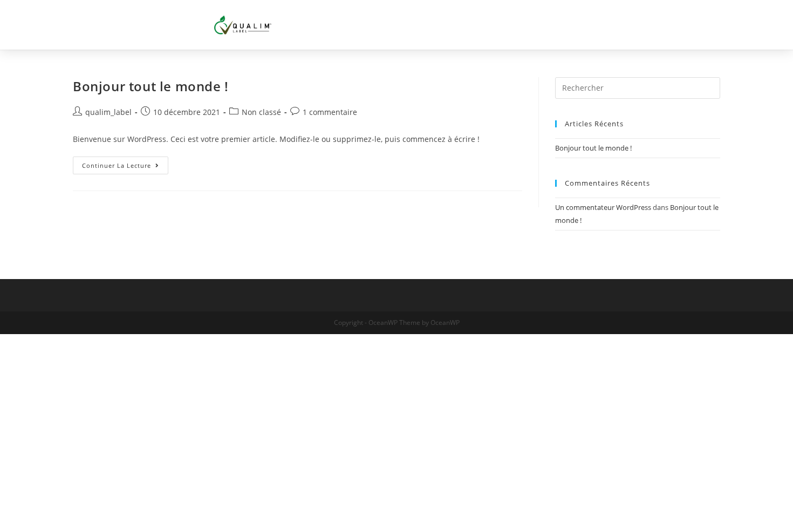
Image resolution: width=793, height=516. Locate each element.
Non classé (261, 112)
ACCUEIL (430, 25)
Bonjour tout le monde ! (151, 86)
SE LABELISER (560, 25)
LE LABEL (489, 25)
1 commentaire (330, 112)
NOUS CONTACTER (650, 25)
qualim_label (108, 112)
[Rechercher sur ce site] (637, 87)
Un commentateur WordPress (603, 207)
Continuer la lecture (125, 163)
